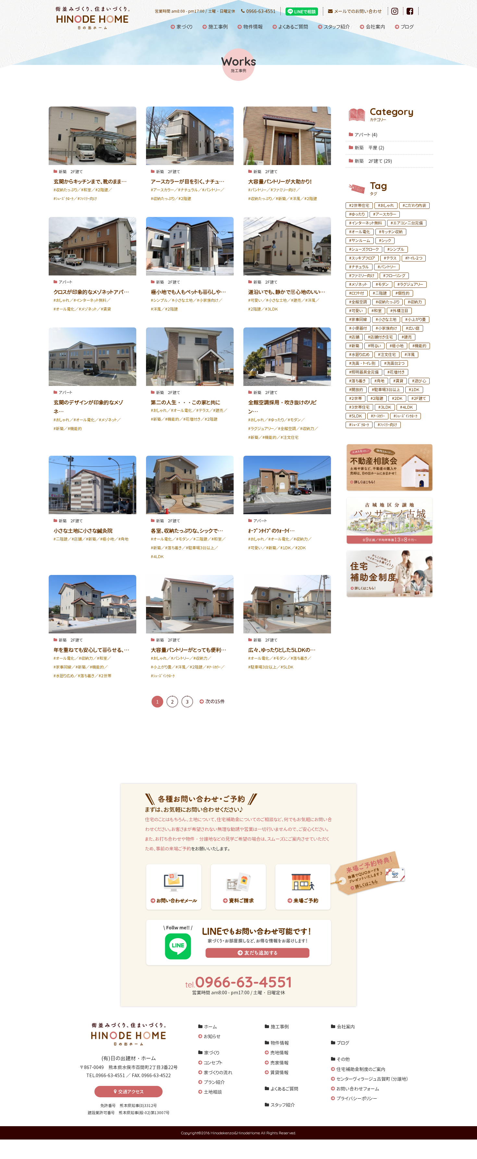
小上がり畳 (417, 319)
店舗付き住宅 (381, 337)
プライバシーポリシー (356, 1098)
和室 (378, 310)
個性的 (404, 293)
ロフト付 (357, 293)
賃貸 (399, 381)
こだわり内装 (415, 205)
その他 (343, 1059)
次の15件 (215, 701)
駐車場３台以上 (387, 389)
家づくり (185, 26)
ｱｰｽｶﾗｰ (379, 416)
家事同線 (359, 319)
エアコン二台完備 (408, 223)
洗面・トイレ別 (363, 363)
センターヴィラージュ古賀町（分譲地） (372, 1079)
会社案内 (375, 26)
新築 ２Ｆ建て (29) (373, 161)
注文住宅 (388, 354)
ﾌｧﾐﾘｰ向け (388, 424)
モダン (383, 284)
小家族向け (387, 328)
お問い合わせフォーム (357, 1089)
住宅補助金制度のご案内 (360, 1069)
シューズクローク (365, 249)
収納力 (416, 302)
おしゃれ (387, 205)
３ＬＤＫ (386, 407)
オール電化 (360, 232)
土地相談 (213, 1092)
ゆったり (357, 214)
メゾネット (359, 284)
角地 (381, 381)
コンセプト (213, 1063)
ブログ (407, 26)
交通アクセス (130, 1092)
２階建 (378, 398)
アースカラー (385, 214)
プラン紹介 (214, 1082)
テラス (391, 258)
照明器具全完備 (365, 372)
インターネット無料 (366, 223)
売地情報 (279, 1053)
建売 (408, 337)
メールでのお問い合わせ (358, 11)
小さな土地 (387, 319)
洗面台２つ (395, 363)
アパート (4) (366, 135)
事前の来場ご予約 (173, 849)
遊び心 (420, 381)
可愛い (357, 310)
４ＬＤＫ (407, 407)
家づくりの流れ (218, 1072)
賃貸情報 (279, 1072)
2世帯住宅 (360, 205)
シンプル (397, 249)
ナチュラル (360, 267)
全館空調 (359, 302)
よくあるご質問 (293, 26)
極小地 (398, 346)
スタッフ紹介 (337, 26)
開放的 (357, 389)
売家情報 (279, 1063)
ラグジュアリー (411, 284)
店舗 (355, 337)
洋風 (411, 354)
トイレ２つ (415, 258)
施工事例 (218, 26)
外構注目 (400, 310)
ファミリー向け (362, 275)
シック (386, 240)
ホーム (210, 1027)
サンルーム (360, 240)
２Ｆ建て (420, 398)
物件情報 (253, 26)
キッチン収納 (392, 232)
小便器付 (359, 328)
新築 (355, 346)
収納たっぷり (388, 302)
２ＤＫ (398, 398)
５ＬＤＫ (356, 416)
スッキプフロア (363, 258)
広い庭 (414, 328)
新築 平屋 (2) (369, 148)
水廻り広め (360, 354)
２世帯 (356, 398)
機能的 (420, 346)
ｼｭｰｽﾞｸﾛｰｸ (360, 424)
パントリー (388, 267)
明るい (375, 346)
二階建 (381, 293)
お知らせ (212, 1036)
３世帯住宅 (360, 407)
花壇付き (397, 372)
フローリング (395, 275)
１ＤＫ (415, 389)
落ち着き (358, 381)
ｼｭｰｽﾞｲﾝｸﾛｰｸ (406, 416)
